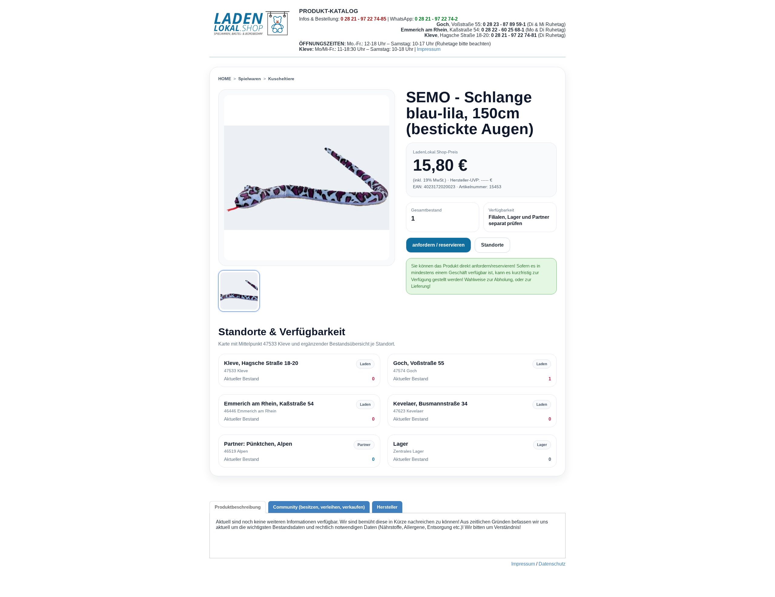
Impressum (428, 49)
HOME (224, 78)
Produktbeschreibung (238, 507)
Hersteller (387, 507)
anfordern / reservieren (438, 245)
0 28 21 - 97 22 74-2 (436, 18)
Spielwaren (249, 78)
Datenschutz (552, 563)
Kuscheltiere (281, 78)
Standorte (492, 245)
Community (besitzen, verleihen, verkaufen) (319, 507)
